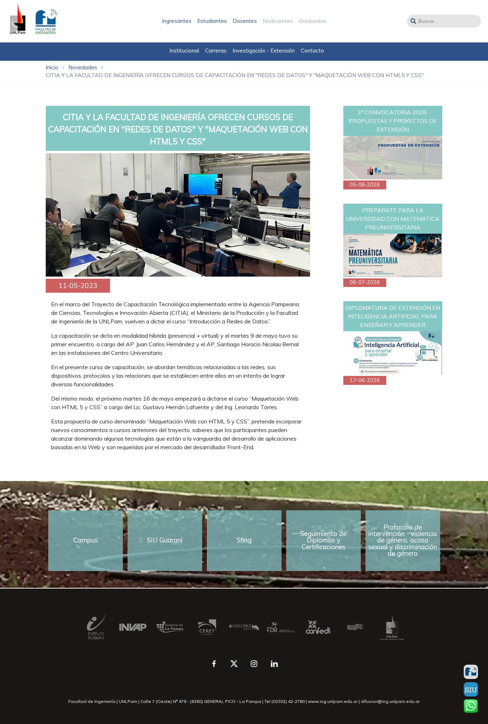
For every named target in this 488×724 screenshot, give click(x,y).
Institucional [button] (184, 50)
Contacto (312, 50)
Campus (85, 540)
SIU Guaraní (165, 540)
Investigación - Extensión (264, 50)
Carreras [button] (215, 50)
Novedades (82, 67)
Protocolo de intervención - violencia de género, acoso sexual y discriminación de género (402, 540)
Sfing (244, 540)
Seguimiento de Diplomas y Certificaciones (323, 540)
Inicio (52, 67)
